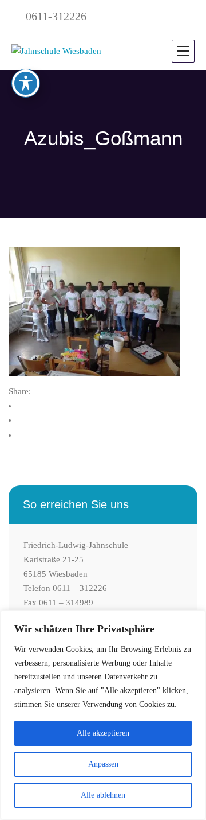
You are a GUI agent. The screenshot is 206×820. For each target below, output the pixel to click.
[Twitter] (28, 420)
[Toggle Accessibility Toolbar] (25, 83)
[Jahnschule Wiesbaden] (56, 51)
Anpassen (103, 764)
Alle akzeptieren (103, 733)
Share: (20, 391)
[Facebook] (28, 405)
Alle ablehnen (103, 795)
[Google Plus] (28, 435)
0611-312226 (56, 16)
